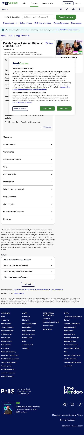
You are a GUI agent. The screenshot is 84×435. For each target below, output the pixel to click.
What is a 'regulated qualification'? (18, 271)
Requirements (9, 196)
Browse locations (28, 334)
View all (28, 284)
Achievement (9, 144)
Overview (7, 137)
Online (4, 36)
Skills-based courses (8, 362)
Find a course (12, 16)
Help (3, 316)
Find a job (25, 320)
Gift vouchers (6, 345)
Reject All (47, 108)
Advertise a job (27, 345)
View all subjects (7, 327)
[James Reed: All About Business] (7, 407)
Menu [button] (4, 9)
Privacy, (80, 415)
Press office (47, 329)
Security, (73, 415)
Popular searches (28, 331)
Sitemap (25, 348)
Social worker (45, 290)
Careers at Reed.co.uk (51, 322)
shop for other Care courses (67, 30)
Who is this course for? (13, 189)
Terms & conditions (67, 420)
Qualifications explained (10, 359)
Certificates (8, 152)
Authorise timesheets (72, 323)
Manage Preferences (60, 415)
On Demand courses (42, 23)
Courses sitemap (7, 376)
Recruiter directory (29, 323)
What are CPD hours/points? (16, 265)
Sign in (78, 3)
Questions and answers (13, 211)
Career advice (47, 3)
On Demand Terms (8, 369)
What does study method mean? (17, 260)
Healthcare (59, 290)
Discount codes (6, 341)
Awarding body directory (10, 355)
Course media (9, 174)
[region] (42, 86)
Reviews (7, 219)
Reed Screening (70, 341)
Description (8, 181)
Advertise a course (8, 373)
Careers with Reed (71, 345)
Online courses (26, 23)
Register (68, 3)
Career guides (6, 366)
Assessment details (12, 159)
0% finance (5, 348)
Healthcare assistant (32, 290)
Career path (8, 204)
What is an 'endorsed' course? (16, 277)
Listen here (22, 412)
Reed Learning (69, 334)
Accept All (64, 108)
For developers (48, 326)
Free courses (76, 23)
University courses (61, 23)
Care (11, 36)
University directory (8, 352)
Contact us (5, 320)
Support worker (22, 36)
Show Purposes (20, 108)
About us (46, 319)
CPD (5, 167)
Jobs (24, 3)
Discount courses (10, 23)
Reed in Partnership (71, 338)
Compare (47, 127)
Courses (34, 3)
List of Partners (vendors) (22, 103)
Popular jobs (26, 327)
